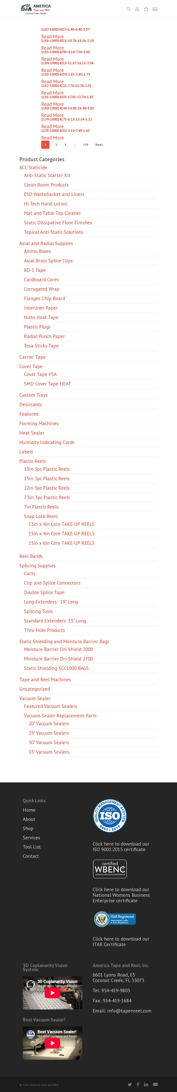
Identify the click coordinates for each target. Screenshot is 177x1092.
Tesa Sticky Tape (41, 346)
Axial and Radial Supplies (46, 243)
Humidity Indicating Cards (46, 442)
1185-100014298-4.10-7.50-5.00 (65, 52)
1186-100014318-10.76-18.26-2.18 (67, 40)
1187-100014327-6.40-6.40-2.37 (65, 29)
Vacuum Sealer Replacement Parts (60, 716)
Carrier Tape (32, 357)
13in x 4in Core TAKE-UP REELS (61, 524)
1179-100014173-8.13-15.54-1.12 (66, 119)
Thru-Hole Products (44, 630)
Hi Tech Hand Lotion (45, 204)
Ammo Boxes (37, 251)
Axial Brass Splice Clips (48, 260)
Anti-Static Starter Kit (47, 175)
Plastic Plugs (37, 327)
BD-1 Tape (35, 270)
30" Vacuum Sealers (49, 742)
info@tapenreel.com (129, 1011)
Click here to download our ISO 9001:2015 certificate (121, 846)
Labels (26, 452)
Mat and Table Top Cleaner (52, 213)
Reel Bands (31, 556)
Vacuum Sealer (34, 698)
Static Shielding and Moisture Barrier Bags (64, 641)
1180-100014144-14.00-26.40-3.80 (67, 108)
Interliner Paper (41, 308)
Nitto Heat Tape (41, 317)
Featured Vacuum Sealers (50, 706)
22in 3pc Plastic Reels (47, 488)
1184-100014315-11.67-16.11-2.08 (67, 63)
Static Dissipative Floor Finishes (58, 222)
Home (29, 810)
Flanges (44, 298)
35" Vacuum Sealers (49, 752)
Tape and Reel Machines (45, 679)
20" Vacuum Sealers (49, 723)
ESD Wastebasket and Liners (54, 194)
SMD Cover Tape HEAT (47, 384)
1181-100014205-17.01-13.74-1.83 (67, 97)
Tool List (32, 847)
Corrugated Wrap (41, 289)
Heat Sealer (31, 433)
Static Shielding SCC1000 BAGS (56, 668)
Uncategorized (34, 689)
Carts (29, 573)
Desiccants (30, 404)
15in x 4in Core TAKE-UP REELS (61, 533)
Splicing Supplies (37, 565)
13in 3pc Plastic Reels (47, 469)
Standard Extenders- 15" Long (55, 621)
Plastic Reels (32, 461)
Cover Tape (31, 366)
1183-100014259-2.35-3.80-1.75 (65, 74)
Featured (28, 414)
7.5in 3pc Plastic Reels (47, 497)
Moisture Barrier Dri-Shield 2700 (58, 659)
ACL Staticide (33, 167)
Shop (28, 828)
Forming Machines (39, 423)
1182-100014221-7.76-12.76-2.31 (66, 85)
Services (31, 838)
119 (85, 145)
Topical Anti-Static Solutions (53, 232)
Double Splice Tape (44, 592)
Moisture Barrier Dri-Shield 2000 (58, 649)
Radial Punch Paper (44, 336)
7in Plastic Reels (41, 507)
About (29, 819)
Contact (31, 856)
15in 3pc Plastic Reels (47, 478)
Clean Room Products (46, 185)
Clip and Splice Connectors (52, 583)
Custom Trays (33, 395)
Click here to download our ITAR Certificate (121, 941)
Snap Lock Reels (41, 516)
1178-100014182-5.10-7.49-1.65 (65, 130)
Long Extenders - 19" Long (51, 602)
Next (99, 145)
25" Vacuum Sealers (49, 733)
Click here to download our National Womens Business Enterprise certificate (121, 895)
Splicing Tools (38, 611)
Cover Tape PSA (40, 374)
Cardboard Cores (41, 279)
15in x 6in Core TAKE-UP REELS (61, 543)
